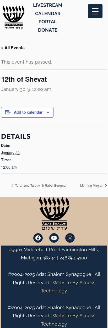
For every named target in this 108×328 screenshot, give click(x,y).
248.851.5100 (73, 257)
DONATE (47, 30)
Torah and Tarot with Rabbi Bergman (40, 185)
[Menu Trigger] (95, 11)
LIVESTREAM (47, 5)
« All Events (13, 48)
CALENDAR (48, 13)
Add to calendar (28, 112)
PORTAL (48, 21)
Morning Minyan (92, 185)
